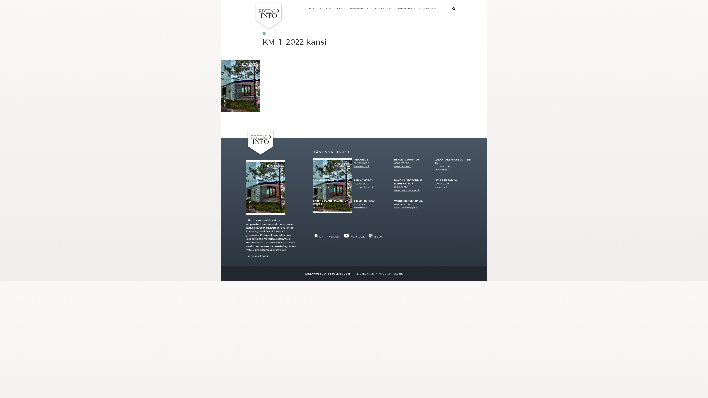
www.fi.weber (320, 211)
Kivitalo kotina (380, 8)
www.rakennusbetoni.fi (406, 190)
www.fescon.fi (361, 166)
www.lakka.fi (442, 169)
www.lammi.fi (321, 187)
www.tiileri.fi (360, 207)
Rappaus (357, 8)
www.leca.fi (441, 187)
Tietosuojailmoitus (257, 255)
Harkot (325, 8)
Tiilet (311, 8)
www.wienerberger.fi (405, 207)
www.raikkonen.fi (363, 187)
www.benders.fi (402, 166)
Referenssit (405, 8)
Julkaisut (426, 8)
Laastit (341, 8)
